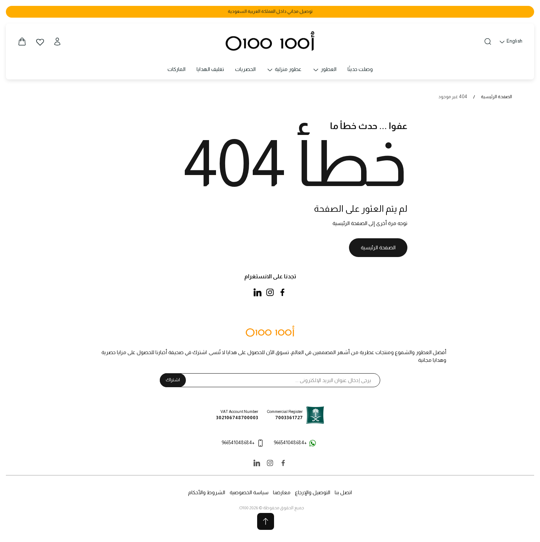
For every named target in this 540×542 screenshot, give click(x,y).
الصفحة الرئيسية (496, 96)
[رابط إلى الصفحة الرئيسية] (270, 332)
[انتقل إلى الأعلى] (265, 521)
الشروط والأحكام (206, 492)
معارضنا (282, 492)
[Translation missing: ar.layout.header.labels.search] (487, 41)
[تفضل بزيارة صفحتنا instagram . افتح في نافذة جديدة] (270, 292)
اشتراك (173, 379)
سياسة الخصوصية (249, 492)
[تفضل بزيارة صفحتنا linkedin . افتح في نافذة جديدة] (257, 292)
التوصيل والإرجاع (312, 492)
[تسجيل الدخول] (57, 41)
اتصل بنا (343, 492)
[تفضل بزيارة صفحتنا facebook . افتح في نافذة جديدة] (282, 292)
